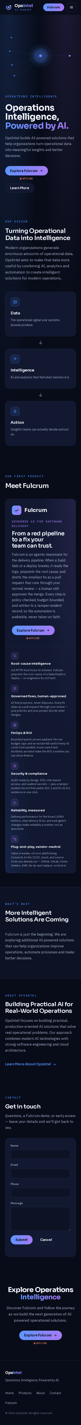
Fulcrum (53, 7)
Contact (55, 1393)
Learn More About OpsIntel (28, 1064)
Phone (15, 1184)
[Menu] (71, 7)
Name (14, 1145)
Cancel (46, 1240)
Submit (22, 1240)
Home (9, 1393)
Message (17, 1203)
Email (14, 1165)
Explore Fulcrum (24, 171)
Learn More (19, 188)
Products (25, 1393)
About (40, 1393)
